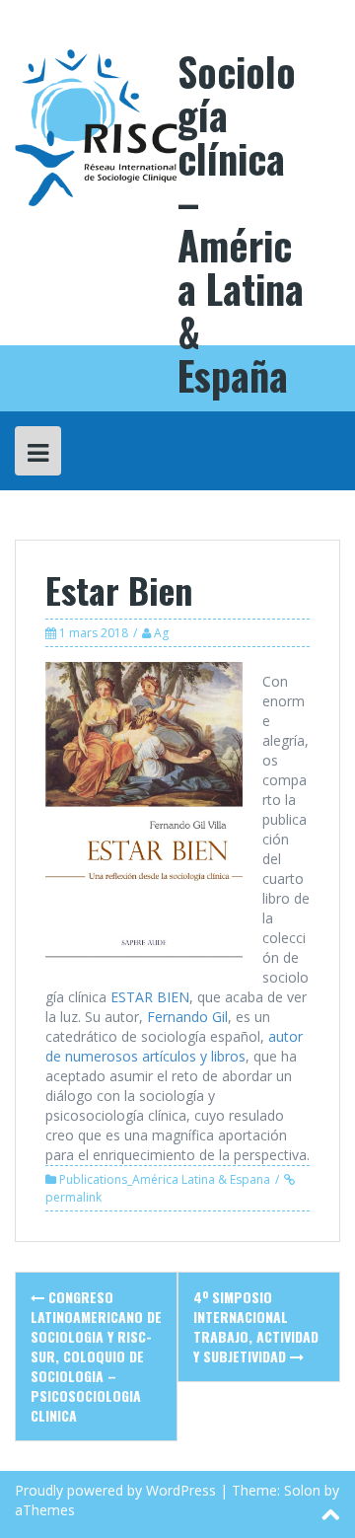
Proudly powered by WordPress (115, 1490)
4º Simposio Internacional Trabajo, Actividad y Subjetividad (256, 1326)
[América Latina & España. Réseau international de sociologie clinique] (96, 125)
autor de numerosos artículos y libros (174, 1046)
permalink (73, 1197)
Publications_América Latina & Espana (164, 1179)
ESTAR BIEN (149, 997)
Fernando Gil (187, 1016)
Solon (302, 1490)
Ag (161, 632)
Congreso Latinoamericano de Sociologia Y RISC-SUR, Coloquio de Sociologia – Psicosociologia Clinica (96, 1356)
